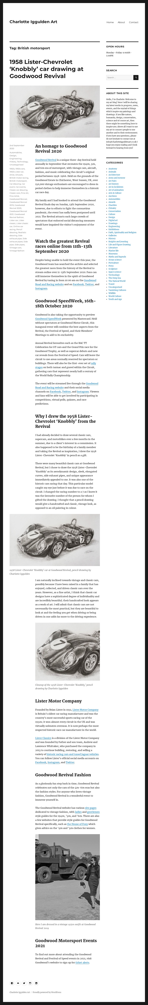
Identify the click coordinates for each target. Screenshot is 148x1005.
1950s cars (20, 169)
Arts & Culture (115, 193)
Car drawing (15, 184)
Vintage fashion (17, 250)
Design (13, 155)
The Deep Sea (115, 278)
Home (110, 22)
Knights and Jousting (118, 241)
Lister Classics (43, 738)
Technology (22, 161)
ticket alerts (82, 962)
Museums (113, 254)
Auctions (113, 196)
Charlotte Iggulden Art (33, 21)
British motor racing (19, 178)
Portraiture (114, 263)
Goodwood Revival (45, 159)
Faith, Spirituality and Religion (122, 232)
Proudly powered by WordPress (47, 992)
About (121, 22)
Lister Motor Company (85, 709)
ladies (78, 811)
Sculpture (113, 269)
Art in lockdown (116, 187)
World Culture (115, 296)
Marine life (114, 250)
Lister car (14, 220)
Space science (115, 272)
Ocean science (115, 260)
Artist (12, 175)
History (13, 161)
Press (111, 266)
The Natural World (117, 281)
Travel (111, 284)
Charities (113, 205)
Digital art (113, 220)
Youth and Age (115, 299)
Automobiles (16, 152)
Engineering (16, 158)
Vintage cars (15, 247)
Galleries (113, 235)
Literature (113, 247)
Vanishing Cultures (117, 290)
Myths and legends (117, 257)
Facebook (78, 284)
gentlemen (93, 811)
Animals (112, 172)
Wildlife (112, 293)
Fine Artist (14, 196)
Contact (133, 22)
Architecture (114, 175)
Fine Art (24, 193)
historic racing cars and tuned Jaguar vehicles (73, 754)
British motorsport (18, 181)
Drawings (113, 223)
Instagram (41, 288)
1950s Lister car (17, 172)
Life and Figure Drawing (120, 244)
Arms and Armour (117, 178)
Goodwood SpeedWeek (48, 318)
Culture (112, 214)
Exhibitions (114, 229)
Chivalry (112, 208)
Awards (112, 202)
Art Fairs (112, 181)
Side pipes (20, 244)
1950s (12, 169)
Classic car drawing (18, 190)
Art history (114, 184)
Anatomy (113, 169)
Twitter (89, 284)
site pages (90, 807)
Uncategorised (16, 164)
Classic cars (15, 193)
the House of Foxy (77, 824)
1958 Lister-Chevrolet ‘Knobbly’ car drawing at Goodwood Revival (46, 68)
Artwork (19, 175)
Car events (21, 187)
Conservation (115, 211)
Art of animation (116, 190)
